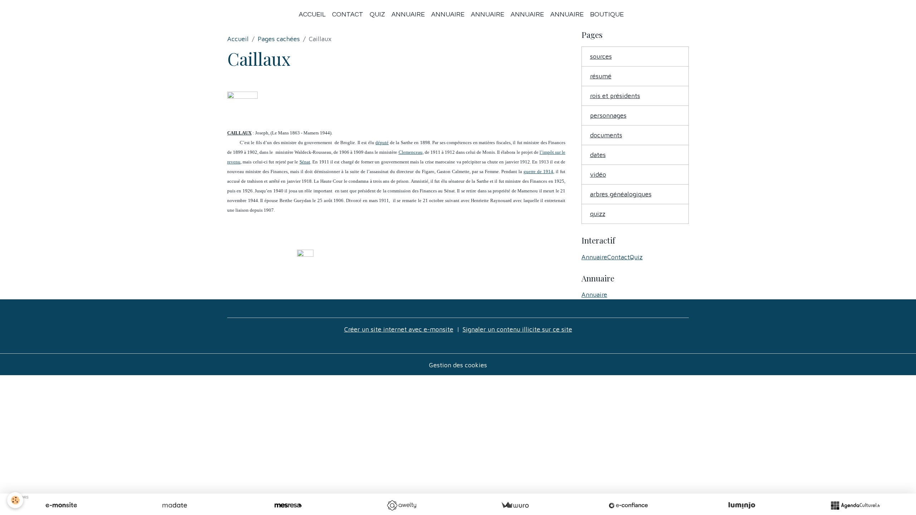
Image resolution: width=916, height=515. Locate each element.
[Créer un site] (61, 505)
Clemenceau (411, 152)
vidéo (598, 174)
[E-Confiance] (628, 505)
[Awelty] (401, 505)
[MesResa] (288, 505)
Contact (347, 14)
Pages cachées (279, 39)
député (382, 142)
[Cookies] (15, 500)
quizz (597, 213)
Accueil (312, 14)
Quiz (377, 14)
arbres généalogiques (621, 194)
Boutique (607, 14)
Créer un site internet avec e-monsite (398, 329)
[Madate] (174, 505)
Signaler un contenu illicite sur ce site (517, 329)
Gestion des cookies (458, 365)
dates (598, 154)
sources (601, 56)
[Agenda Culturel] (855, 505)
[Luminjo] (742, 505)
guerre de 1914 (538, 171)
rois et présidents (615, 95)
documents (606, 135)
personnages (608, 115)
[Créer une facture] (515, 505)
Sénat (304, 162)
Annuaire (408, 14)
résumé (601, 76)
